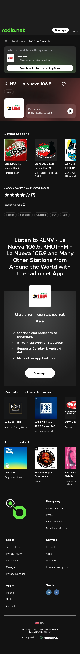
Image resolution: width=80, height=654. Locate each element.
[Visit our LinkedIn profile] (48, 592)
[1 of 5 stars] (6, 195)
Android (10, 606)
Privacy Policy (14, 554)
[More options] (73, 84)
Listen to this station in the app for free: (30, 50)
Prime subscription (57, 567)
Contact (50, 547)
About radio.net (55, 508)
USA (54, 215)
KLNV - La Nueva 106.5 (40, 113)
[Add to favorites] (64, 84)
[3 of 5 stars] (17, 195)
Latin (8, 92)
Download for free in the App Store (40, 68)
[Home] (5, 40)
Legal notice (13, 560)
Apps (49, 554)
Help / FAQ (52, 560)
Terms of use (13, 547)
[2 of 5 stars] (12, 195)
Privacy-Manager (15, 574)
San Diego (25, 215)
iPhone (10, 593)
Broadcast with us (56, 528)
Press (49, 515)
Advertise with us (56, 521)
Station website (13, 204)
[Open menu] (75, 30)
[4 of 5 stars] (22, 195)
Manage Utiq (13, 567)
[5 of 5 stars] (27, 195)
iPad (8, 599)
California (41, 215)
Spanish (10, 215)
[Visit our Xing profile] (56, 592)
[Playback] (70, 111)
